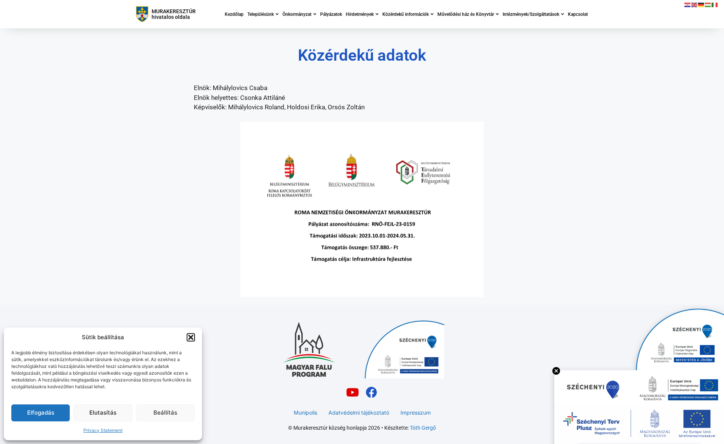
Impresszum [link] (415, 412)
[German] (701, 4)
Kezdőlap (234, 14)
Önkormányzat (296, 14)
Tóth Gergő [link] (423, 428)
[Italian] (715, 4)
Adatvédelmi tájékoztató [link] (358, 412)
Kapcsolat (578, 14)
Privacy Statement (103, 430)
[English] (694, 4)
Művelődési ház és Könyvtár (465, 14)
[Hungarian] (708, 4)
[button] (191, 337)
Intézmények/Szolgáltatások (531, 14)
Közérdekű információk (405, 14)
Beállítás (165, 412)
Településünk (260, 14)
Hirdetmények (360, 14)
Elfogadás (40, 412)
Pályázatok (331, 14)
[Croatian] (687, 4)
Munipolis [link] (305, 412)
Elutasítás (103, 412)
